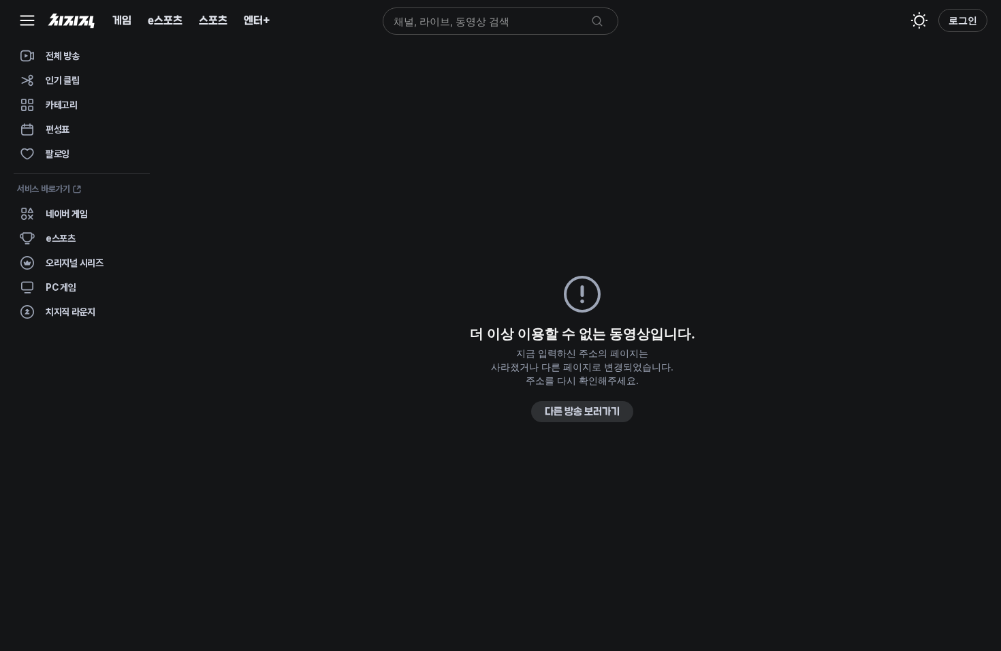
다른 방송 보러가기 (582, 411)
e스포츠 (165, 20)
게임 (121, 20)
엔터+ (257, 20)
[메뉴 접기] (27, 20)
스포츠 (213, 20)
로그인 (963, 20)
